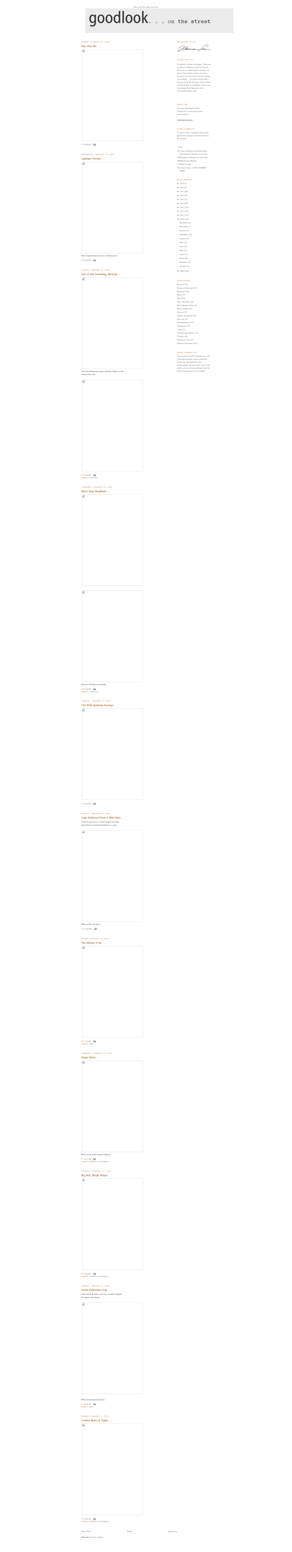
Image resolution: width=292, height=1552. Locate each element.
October (183, 230)
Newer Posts (86, 1531)
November (184, 226)
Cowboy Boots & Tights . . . (97, 1420)
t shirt (179, 329)
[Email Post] (94, 144)
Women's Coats (183, 339)
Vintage (180, 336)
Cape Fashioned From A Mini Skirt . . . (103, 817)
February (183, 262)
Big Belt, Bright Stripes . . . (96, 1175)
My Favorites (182, 308)
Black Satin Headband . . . (96, 491)
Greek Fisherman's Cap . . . (96, 1290)
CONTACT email (184, 164)
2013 (182, 207)
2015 (182, 199)
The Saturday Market (186, 333)
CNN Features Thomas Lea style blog (192, 157)
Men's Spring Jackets (185, 305)
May (181, 250)
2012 (182, 211)
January (183, 266)
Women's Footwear (99, 1162)
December (184, 222)
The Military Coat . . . (93, 942)
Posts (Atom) (98, 1537)
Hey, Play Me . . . (91, 46)
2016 (182, 195)
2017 (182, 191)
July (181, 242)
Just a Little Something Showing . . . (101, 274)
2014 (182, 203)
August (183, 238)
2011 (182, 215)
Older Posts (172, 1531)
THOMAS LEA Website (187, 160)
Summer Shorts (183, 322)
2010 (182, 219)
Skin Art (94, 478)
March (182, 258)
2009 (182, 271)
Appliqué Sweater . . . (93, 158)
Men (91, 1044)
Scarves (94, 692)
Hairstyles (181, 291)
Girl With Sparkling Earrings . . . (99, 705)
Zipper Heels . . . (90, 1057)
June (181, 246)
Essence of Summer (185, 287)
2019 (182, 183)
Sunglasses (181, 326)
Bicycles (180, 284)
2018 (182, 187)
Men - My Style (183, 301)
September (184, 234)
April (182, 254)
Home (129, 1531)
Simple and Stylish (185, 315)
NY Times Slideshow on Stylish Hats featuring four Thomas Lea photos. (192, 152)
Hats (179, 294)
